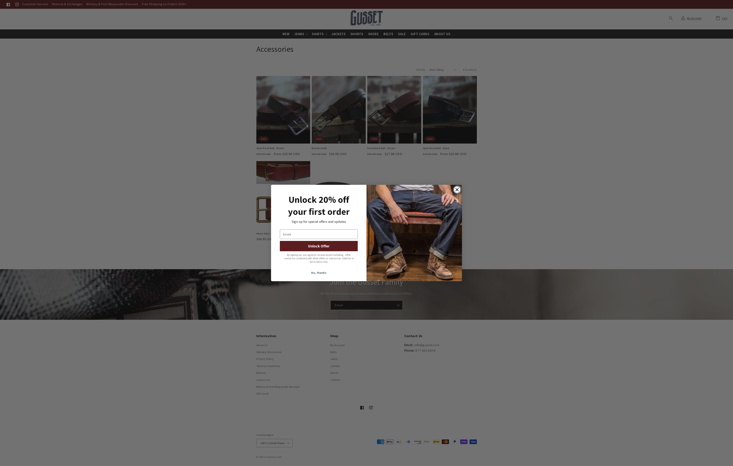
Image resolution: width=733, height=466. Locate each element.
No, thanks (318, 273)
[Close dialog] (457, 189)
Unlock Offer (319, 246)
